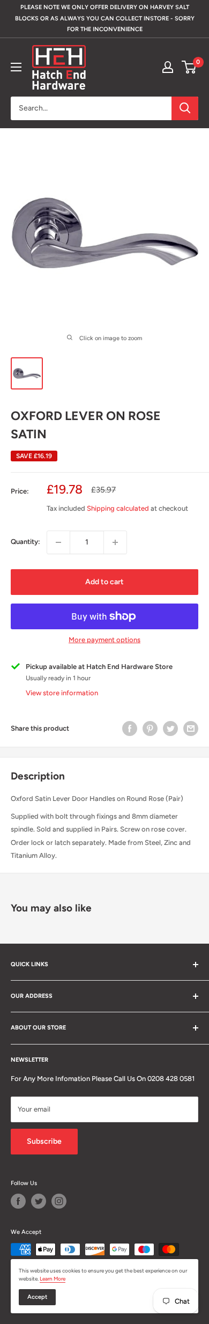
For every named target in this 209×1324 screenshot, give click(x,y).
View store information (62, 693)
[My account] (167, 67)
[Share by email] (190, 728)
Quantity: (25, 542)
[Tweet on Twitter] (170, 728)
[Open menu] (16, 67)
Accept (37, 1296)
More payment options (104, 640)
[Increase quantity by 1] (115, 542)
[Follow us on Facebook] (18, 1201)
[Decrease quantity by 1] (58, 542)
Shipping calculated (118, 508)
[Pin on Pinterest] (150, 728)
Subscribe (44, 1141)
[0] (189, 67)
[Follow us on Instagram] (58, 1201)
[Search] (184, 108)
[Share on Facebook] (129, 728)
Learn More (52, 1278)
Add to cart (104, 581)
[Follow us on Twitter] (38, 1201)
